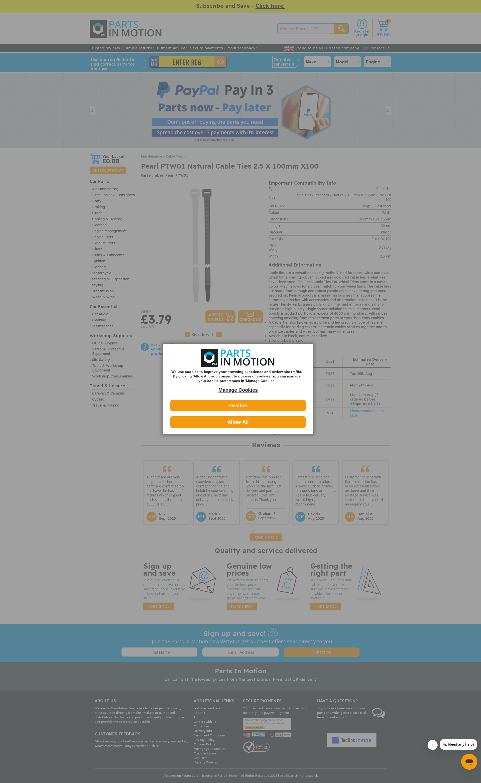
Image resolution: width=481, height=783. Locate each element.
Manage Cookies (238, 390)
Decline (238, 405)
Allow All (238, 422)
